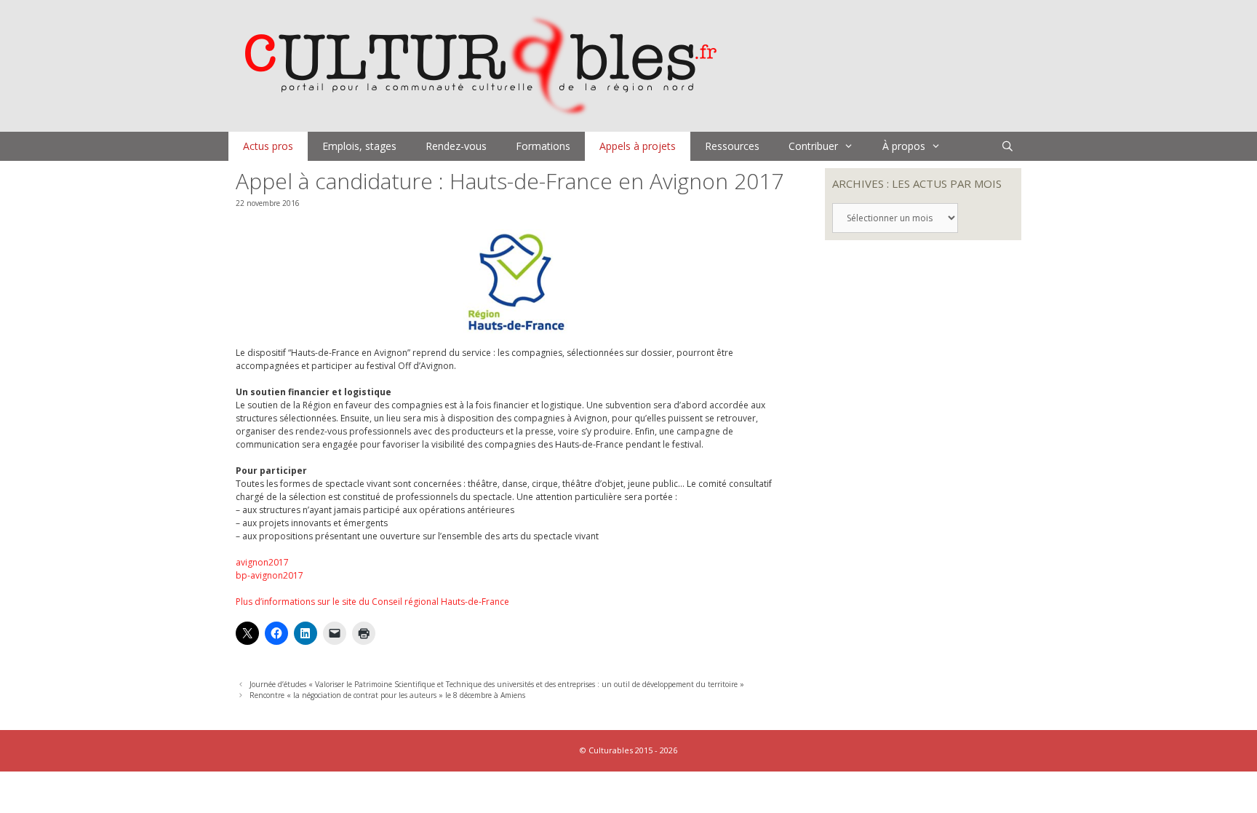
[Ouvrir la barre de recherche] (1007, 146)
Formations (543, 146)
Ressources (732, 146)
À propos (903, 146)
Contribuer (813, 146)
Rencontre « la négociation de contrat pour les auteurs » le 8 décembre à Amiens (387, 695)
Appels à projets (637, 146)
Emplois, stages (359, 146)
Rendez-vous (456, 146)
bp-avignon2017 (269, 575)
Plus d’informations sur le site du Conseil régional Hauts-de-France (372, 601)
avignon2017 (262, 562)
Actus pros (268, 146)
